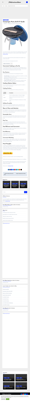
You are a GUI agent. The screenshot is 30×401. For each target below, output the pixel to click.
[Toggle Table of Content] (11, 63)
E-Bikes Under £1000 (6, 289)
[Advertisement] (15, 13)
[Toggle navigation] (2, 2)
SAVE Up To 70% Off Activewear (7, 293)
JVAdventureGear (15, 2)
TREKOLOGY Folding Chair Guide (7, 216)
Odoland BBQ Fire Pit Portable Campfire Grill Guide (10, 214)
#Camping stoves (10, 23)
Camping (5, 183)
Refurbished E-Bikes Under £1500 (7, 291)
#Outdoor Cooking (14, 23)
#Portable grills (19, 23)
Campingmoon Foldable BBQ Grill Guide (23, 186)
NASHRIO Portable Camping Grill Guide (8, 218)
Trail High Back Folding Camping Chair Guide (6, 186)
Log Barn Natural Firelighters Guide (8, 220)
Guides (8, 183)
